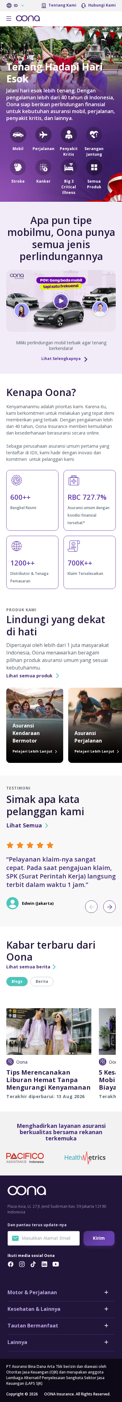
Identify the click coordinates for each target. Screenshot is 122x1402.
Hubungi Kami (102, 5)
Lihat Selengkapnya (61, 359)
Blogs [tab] (17, 981)
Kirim (99, 1238)
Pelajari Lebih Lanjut (33, 751)
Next (109, 906)
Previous (91, 906)
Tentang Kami (62, 5)
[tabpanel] (61, 1042)
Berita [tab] (42, 981)
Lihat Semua (24, 825)
